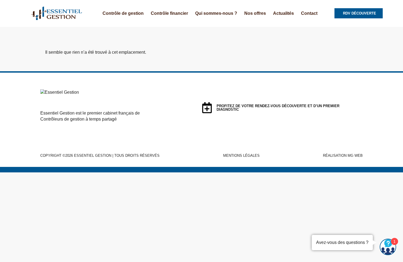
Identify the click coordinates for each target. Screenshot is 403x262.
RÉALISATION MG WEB (343, 155)
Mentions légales (241, 155)
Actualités (283, 13)
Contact (309, 13)
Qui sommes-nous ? (216, 13)
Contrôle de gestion (123, 13)
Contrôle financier (169, 13)
